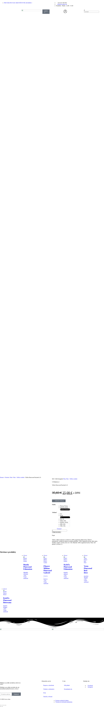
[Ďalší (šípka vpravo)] (2, 706)
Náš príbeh (67, 685)
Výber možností (25, 577)
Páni (11, 477)
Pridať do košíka (56, 532)
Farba (53, 504)
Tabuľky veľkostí (47, 696)
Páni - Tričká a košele (18, 477)
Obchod (7, 477)
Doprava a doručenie (48, 685)
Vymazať (59, 528)
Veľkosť (54, 512)
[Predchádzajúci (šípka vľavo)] (0, 706)
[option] (65, 506)
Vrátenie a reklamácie (48, 689)
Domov (2, 477)
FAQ (44, 693)
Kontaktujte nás (68, 689)
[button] (93, 10)
